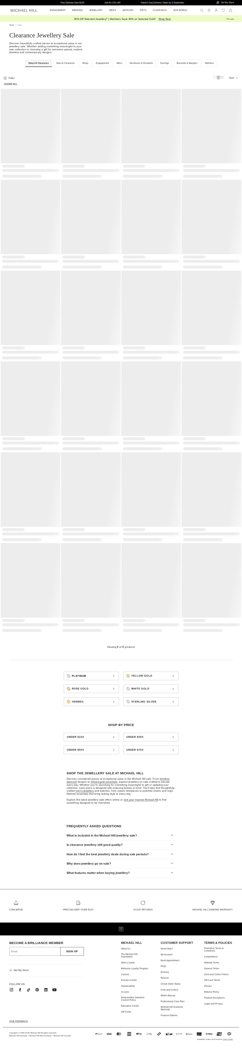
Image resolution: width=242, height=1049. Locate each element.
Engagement (102, 63)
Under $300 (134, 736)
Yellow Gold (141, 675)
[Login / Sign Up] (216, 10)
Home (11, 25)
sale (20, 25)
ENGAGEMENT (58, 10)
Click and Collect (169, 990)
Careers (125, 974)
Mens (119, 63)
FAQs (163, 966)
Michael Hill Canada (62, 1036)
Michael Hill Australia (18, 1036)
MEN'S (112, 10)
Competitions (211, 956)
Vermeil (78, 701)
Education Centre (130, 1006)
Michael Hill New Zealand (40, 1036)
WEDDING (77, 10)
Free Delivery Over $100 (72, 2)
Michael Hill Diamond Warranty (213, 909)
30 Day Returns (142, 909)
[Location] (209, 10)
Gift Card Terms (212, 980)
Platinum (79, 675)
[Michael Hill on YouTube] (54, 990)
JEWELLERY (96, 10)
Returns (165, 978)
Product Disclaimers (214, 998)
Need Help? (167, 948)
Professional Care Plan (173, 1001)
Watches (209, 63)
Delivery (165, 972)
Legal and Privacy (213, 1003)
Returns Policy (211, 992)
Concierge (16, 909)
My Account (166, 954)
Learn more (228, 1039)
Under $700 (134, 749)
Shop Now (165, 19)
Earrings (164, 63)
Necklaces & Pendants (141, 63)
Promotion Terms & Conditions (214, 949)
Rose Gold (80, 688)
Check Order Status (171, 984)
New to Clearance (65, 63)
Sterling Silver (144, 701)
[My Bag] (230, 10)
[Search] (202, 10)
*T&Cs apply (230, 19)
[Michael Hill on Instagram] (11, 990)
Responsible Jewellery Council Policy (133, 998)
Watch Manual (168, 995)
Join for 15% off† (112, 2)
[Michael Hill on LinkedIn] (46, 990)
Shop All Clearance (38, 63)
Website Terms (211, 962)
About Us (126, 948)
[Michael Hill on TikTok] (29, 990)
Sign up (72, 951)
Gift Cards (126, 1012)
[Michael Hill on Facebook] (20, 990)
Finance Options (169, 1015)
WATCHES (128, 10)
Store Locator (128, 962)
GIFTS (143, 10)
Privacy (208, 986)
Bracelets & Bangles (187, 63)
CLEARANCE (160, 10)
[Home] (24, 10)
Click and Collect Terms (216, 974)
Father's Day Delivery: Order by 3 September (162, 2)
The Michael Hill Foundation (129, 955)
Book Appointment (170, 960)
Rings (85, 63)
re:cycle (125, 992)
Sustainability (128, 986)
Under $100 (75, 736)
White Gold (140, 688)
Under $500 (75, 749)
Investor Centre (129, 980)
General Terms (211, 968)
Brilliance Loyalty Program (134, 968)
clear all (10, 84)
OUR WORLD (180, 10)
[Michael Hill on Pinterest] (37, 990)
